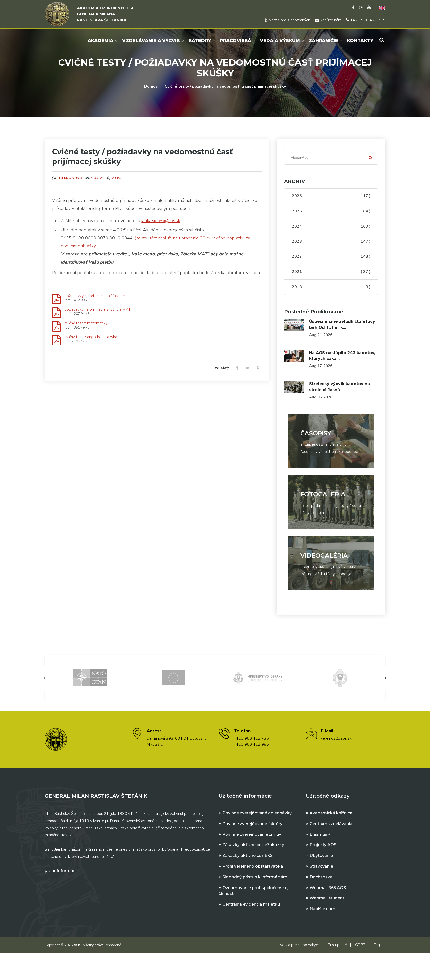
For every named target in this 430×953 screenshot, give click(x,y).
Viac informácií (62, 870)
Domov (151, 86)
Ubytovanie (321, 855)
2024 (331, 226)
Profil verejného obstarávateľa (252, 866)
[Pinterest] (258, 368)
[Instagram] (361, 7)
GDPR (360, 944)
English (379, 944)
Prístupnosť (337, 944)
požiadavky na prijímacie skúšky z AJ (95, 296)
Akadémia (100, 40)
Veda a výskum (280, 40)
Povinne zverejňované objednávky (257, 813)
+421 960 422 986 (251, 744)
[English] (380, 7)
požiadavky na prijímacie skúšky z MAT (97, 309)
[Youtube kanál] (369, 7)
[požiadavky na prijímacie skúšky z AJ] (56, 299)
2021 (331, 271)
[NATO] (90, 677)
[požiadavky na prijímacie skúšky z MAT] (56, 312)
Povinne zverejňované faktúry (252, 823)
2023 (331, 241)
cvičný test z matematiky (86, 323)
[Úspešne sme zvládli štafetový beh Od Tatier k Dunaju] (294, 325)
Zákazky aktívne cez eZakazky (253, 844)
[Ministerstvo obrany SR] (256, 677)
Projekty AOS (323, 844)
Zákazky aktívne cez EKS (247, 855)
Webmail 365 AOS (328, 887)
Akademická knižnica (331, 813)
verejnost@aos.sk (336, 738)
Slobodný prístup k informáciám (254, 877)
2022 (331, 256)
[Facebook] (353, 7)
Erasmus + (320, 834)
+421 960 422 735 (367, 20)
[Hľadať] (370, 158)
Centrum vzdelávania (331, 823)
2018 (331, 287)
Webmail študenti (327, 898)
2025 (331, 211)
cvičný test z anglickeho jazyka (90, 337)
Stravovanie (321, 866)
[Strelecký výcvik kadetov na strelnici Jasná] (294, 387)
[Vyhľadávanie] (381, 40)
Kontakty (360, 40)
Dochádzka (321, 877)
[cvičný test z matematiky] (56, 326)
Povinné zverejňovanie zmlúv (251, 834)
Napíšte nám (330, 20)
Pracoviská (235, 40)
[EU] (173, 677)
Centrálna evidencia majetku (251, 904)
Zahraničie (323, 40)
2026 (331, 196)
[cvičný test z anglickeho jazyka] (56, 340)
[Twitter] (247, 368)
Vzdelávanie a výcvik (151, 40)
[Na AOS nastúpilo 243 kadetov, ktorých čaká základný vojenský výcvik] (294, 356)
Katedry (200, 40)
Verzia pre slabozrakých (289, 20)
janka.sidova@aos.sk (160, 221)
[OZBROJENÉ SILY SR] (340, 677)
